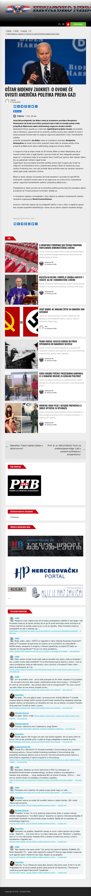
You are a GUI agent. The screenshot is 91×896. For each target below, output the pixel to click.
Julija (17, 618)
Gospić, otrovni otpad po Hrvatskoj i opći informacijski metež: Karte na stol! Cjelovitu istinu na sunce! (44, 669)
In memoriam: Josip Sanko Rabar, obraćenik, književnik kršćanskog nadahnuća (36, 729)
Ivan (46, 326)
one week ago (74, 651)
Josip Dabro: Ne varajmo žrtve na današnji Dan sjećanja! (61, 311)
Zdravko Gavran (22, 713)
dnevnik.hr (17, 218)
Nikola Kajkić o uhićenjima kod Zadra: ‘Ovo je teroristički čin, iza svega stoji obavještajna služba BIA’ (43, 631)
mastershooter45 (22, 747)
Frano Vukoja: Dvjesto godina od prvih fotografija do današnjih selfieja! (58, 343)
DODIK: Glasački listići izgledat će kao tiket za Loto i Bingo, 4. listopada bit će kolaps (38, 651)
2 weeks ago (62, 805)
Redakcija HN (49, 262)
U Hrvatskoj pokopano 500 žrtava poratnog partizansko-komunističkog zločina (60, 246)
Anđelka (13, 100)
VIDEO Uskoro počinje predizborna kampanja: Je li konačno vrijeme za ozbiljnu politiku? (61, 375)
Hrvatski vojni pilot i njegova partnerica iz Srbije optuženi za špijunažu (60, 407)
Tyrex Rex (19, 695)
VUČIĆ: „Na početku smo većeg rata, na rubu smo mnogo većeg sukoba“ (34, 792)
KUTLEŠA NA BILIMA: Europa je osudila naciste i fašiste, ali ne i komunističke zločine (61, 279)
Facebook (14, 517)
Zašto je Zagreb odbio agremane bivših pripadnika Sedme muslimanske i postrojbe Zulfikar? (41, 780)
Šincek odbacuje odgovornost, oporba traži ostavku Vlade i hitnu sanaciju (35, 690)
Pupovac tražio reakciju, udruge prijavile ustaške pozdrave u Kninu (32, 805)
